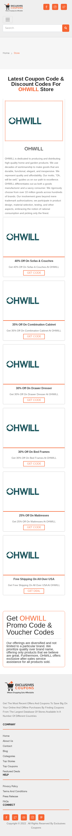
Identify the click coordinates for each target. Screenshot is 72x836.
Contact (7, 746)
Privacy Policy (10, 786)
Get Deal (34, 591)
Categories (9, 756)
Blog (5, 751)
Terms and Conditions (15, 791)
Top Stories (9, 761)
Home (6, 53)
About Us (8, 741)
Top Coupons (10, 766)
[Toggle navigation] (8, 19)
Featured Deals (11, 771)
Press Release (10, 796)
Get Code (34, 272)
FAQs (6, 801)
